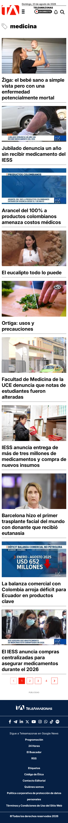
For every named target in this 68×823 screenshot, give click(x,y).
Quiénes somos (34, 786)
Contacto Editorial (34, 780)
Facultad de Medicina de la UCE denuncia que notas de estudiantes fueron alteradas (34, 388)
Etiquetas (34, 768)
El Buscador (34, 752)
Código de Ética (34, 774)
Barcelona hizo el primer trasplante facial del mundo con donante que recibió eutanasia (33, 524)
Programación (34, 739)
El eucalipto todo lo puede (32, 272)
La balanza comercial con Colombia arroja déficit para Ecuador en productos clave (34, 592)
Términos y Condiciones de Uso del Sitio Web (34, 805)
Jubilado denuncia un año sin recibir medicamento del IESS (34, 154)
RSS (34, 758)
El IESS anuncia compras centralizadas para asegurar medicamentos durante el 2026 (30, 660)
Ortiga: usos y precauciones (18, 326)
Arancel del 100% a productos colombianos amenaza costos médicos (31, 216)
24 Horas (34, 746)
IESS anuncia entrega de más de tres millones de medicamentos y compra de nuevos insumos (34, 456)
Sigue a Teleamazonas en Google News (34, 733)
